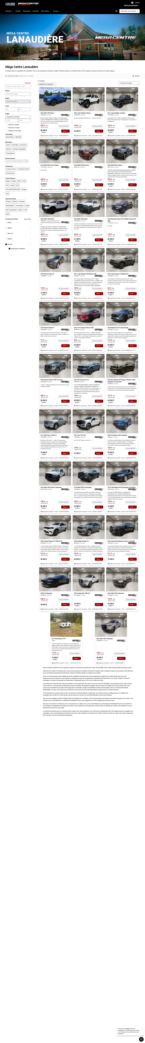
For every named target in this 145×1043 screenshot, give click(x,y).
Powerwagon (43, 170)
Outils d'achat (45, 11)
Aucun (29, 219)
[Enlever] (54, 84)
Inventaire (8, 11)
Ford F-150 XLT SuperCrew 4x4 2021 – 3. (83, 440)
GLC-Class (110, 226)
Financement (26, 11)
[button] (142, 1028)
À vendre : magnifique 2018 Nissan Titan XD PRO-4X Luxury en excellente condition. (55, 385)
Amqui (9, 222)
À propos (56, 11)
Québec (10, 239)
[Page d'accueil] (6, 76)
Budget (7, 113)
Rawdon (10, 244)
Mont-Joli (10, 233)
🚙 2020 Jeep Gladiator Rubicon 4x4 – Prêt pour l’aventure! (87, 118)
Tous (25, 219)
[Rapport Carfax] (65, 115)
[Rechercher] (116, 11)
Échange (18, 11)
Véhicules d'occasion (13, 76)
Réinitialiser (28, 83)
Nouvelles (36, 11)
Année (7, 106)
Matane (10, 228)
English (137, 2)
